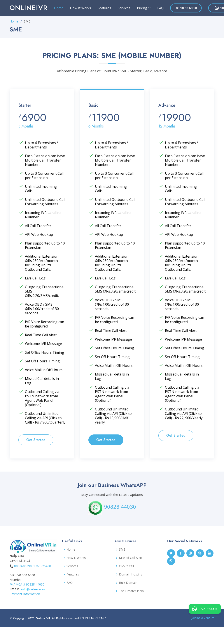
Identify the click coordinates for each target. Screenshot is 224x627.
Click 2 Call (126, 566)
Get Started (36, 439)
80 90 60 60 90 (186, 8)
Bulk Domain (128, 582)
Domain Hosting (130, 574)
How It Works (80, 8)
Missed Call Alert (130, 557)
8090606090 (23, 566)
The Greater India (131, 591)
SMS (122, 549)
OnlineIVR (28, 7)
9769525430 (42, 566)
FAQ (160, 8)
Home (58, 8)
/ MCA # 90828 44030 (28, 584)
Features (104, 8)
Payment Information (25, 594)
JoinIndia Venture (203, 618)
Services (124, 8)
